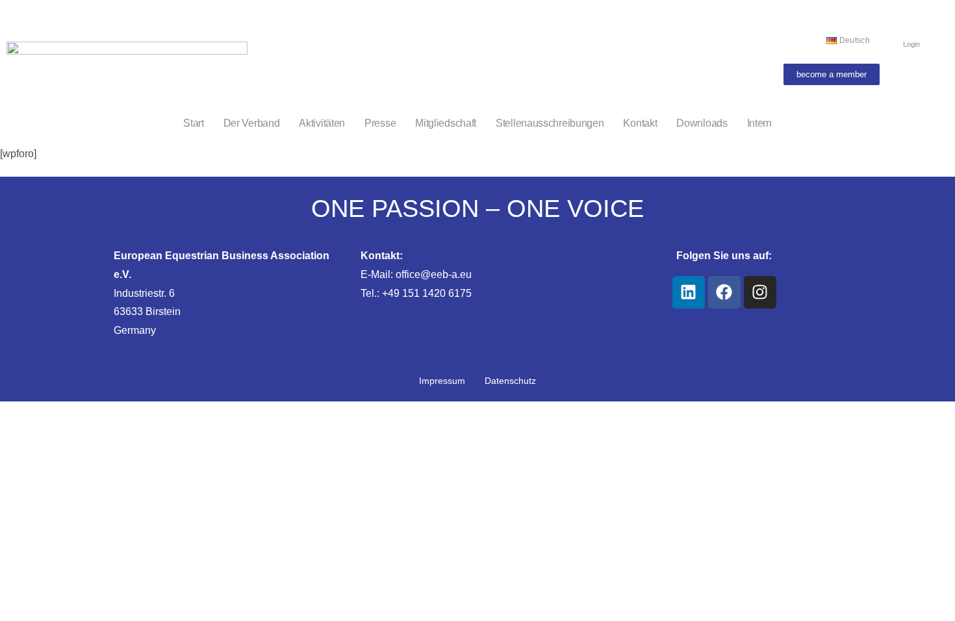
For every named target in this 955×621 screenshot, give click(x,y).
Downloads (701, 123)
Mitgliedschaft (445, 123)
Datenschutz (510, 380)
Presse (380, 123)
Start (193, 123)
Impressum (442, 380)
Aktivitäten (322, 123)
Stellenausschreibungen (550, 123)
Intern (759, 123)
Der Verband (251, 123)
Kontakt (640, 123)
